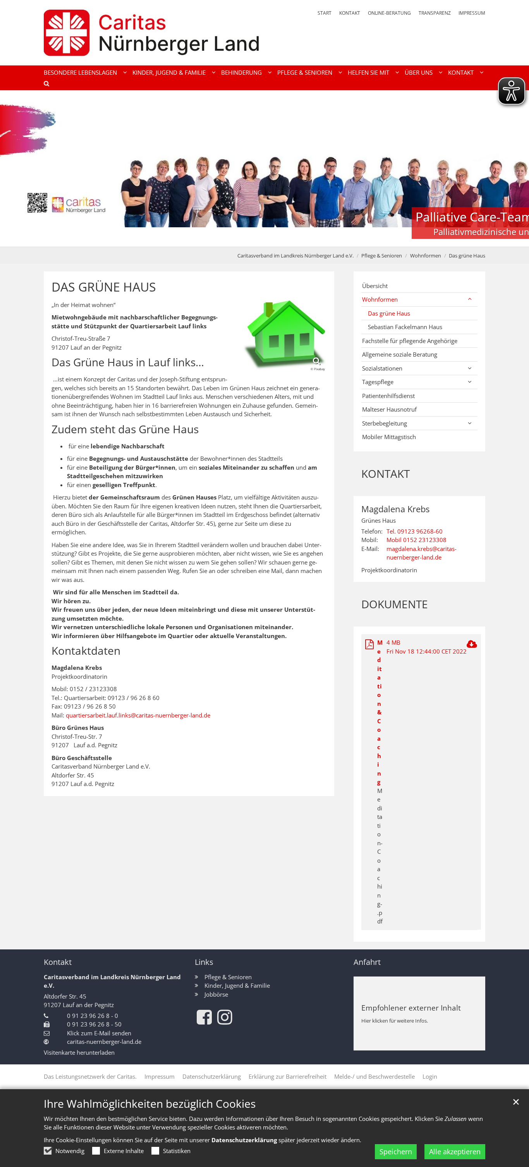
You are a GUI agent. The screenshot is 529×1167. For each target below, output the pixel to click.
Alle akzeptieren (455, 1151)
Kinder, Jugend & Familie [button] (169, 72)
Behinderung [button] (241, 72)
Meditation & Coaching (380, 712)
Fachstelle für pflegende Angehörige (409, 341)
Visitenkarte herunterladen (79, 1052)
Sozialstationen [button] (382, 368)
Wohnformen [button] (380, 299)
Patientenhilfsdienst (388, 396)
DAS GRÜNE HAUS (104, 287)
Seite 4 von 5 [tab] (278, 239)
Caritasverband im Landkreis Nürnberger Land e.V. (295, 255)
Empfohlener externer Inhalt (411, 1008)
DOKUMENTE (394, 604)
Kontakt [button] (461, 72)
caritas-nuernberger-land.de (104, 1041)
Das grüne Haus (467, 255)
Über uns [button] (419, 72)
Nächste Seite (513, 168)
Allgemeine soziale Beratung (399, 354)
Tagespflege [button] (377, 382)
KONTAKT (385, 474)
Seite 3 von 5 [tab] (264, 239)
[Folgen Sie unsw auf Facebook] (204, 1017)
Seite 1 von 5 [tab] (237, 239)
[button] (43, 84)
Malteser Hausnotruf (389, 409)
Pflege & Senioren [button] (304, 72)
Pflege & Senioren (381, 255)
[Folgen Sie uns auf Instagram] (224, 1017)
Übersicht (375, 286)
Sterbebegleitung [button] (384, 423)
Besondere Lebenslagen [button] (80, 72)
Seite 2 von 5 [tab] (251, 239)
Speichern (396, 1151)
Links (204, 962)
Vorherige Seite (15, 168)
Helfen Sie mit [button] (368, 72)
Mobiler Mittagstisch (389, 437)
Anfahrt (367, 962)
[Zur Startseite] (151, 33)
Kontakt (58, 962)
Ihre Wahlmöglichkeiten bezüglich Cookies (150, 1103)
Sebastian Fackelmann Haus (405, 327)
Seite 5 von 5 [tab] (291, 239)
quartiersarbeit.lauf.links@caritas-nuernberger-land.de (138, 715)
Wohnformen (425, 255)
